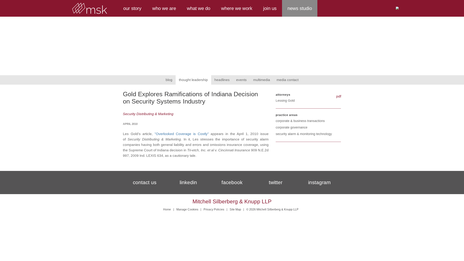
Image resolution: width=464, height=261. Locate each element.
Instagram (319, 182)
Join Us (270, 8)
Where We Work (236, 8)
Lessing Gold (285, 100)
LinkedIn (188, 182)
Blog (169, 80)
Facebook (232, 182)
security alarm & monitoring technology (304, 134)
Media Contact (288, 80)
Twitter (275, 182)
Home (167, 209)
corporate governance (291, 127)
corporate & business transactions (300, 121)
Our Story (132, 8)
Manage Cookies (187, 209)
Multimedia (261, 80)
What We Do (198, 8)
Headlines (222, 80)
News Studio (299, 8)
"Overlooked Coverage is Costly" (182, 134)
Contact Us (144, 182)
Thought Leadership (193, 80)
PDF (338, 96)
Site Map (235, 209)
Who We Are (164, 8)
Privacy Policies (214, 209)
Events (241, 80)
